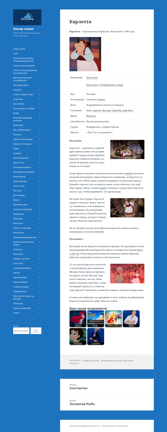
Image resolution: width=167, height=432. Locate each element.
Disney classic (23, 29)
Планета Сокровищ (22, 228)
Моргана (91, 115)
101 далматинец (20, 85)
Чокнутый (18, 303)
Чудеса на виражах (22, 308)
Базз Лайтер (18, 104)
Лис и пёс (17, 190)
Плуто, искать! (36, 331)
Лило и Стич (19, 186)
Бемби (16, 113)
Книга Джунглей (20, 158)
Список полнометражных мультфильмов (25, 71)
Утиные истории (21, 286)
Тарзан (16, 272)
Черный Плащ (19, 291)
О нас (15, 53)
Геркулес (17, 134)
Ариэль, (97, 110)
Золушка (17, 153)
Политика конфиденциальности (84, 426)
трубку (129, 173)
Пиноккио (18, 218)
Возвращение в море (112, 360)
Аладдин (17, 90)
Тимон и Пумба (20, 282)
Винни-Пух (18, 125)
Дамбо (16, 148)
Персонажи (128, 360)
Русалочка (18, 254)
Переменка (18, 214)
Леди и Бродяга (20, 181)
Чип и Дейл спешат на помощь (23, 297)
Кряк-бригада (19, 176)
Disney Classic (19, 49)
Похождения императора (25, 237)
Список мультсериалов (24, 65)
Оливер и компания (22, 209)
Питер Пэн (18, 223)
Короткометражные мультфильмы (22, 79)
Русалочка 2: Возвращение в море (104, 84)
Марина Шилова (91, 360)
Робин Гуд (17, 249)
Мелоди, (106, 110)
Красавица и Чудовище (24, 172)
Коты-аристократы (22, 167)
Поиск (16, 326)
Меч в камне (19, 195)
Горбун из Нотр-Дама (23, 139)
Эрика (101, 99)
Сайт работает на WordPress (115, 426)
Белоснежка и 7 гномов (24, 108)
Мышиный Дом (20, 204)
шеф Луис (127, 110)
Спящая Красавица (22, 268)
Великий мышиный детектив (22, 119)
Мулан (16, 200)
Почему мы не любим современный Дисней (23, 59)
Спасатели (18, 263)
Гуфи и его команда (22, 144)
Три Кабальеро (20, 277)
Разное (16, 313)
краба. (103, 187)
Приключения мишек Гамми (23, 243)
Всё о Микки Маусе (22, 130)
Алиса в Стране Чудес (23, 94)
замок (83, 155)
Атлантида (18, 99)
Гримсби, (117, 110)
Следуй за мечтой (21, 258)
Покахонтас (18, 232)
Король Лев (18, 162)
